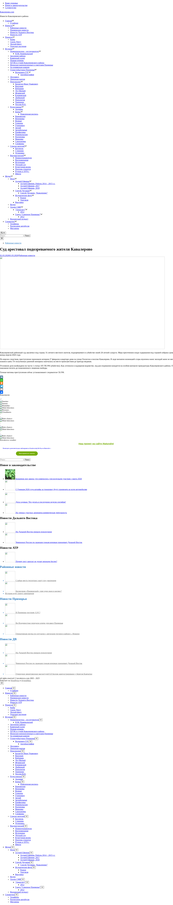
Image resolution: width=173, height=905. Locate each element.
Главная (8, 21)
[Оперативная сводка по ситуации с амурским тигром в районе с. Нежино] (10, 634)
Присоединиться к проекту (27, 453)
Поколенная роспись (29, 114)
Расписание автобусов (19, 226)
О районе (14, 23)
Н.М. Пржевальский (24, 54)
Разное (23, 198)
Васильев (19, 86)
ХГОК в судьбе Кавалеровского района (27, 63)
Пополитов (20, 100)
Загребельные (21, 130)
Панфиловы (20, 132)
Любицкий (20, 98)
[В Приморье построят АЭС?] (10, 612)
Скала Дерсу (15, 42)
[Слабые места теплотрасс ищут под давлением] (10, 580)
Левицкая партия (17, 79)
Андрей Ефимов (22, 181)
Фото (12, 179)
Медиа (8, 176)
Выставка (19, 202)
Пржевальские (21, 134)
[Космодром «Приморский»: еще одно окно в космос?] (10, 591)
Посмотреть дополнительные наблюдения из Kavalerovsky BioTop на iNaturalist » (27, 448)
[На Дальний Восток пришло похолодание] (10, 532)
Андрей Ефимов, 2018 (30, 188)
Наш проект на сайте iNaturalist (96, 443)
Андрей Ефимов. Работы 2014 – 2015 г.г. (37, 184)
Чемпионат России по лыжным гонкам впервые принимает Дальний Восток (49, 542)
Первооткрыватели (23, 158)
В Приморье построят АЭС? (28, 612)
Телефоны (14, 224)
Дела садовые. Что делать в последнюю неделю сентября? (41, 502)
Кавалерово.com (7, 12)
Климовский (20, 95)
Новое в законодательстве (16, 5)
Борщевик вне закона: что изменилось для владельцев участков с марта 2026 (49, 479)
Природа (9, 37)
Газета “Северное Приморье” (27, 214)
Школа (18, 174)
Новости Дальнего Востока (22, 32)
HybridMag (26, 680)
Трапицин (19, 102)
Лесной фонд (16, 44)
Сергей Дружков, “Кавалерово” (34, 193)
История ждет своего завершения (19, 593)
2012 (22, 212)
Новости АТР (16, 35)
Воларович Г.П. (22, 72)
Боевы (18, 112)
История (8, 49)
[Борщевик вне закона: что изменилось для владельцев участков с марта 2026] (10, 479)
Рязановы (19, 139)
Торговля (24, 200)
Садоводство (10, 8)
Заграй (18, 128)
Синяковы (19, 144)
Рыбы (12, 39)
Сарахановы (20, 141)
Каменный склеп (17, 58)
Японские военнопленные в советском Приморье (31, 65)
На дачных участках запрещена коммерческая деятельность (41, 513)
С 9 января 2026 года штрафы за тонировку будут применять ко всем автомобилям (51, 489)
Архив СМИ (15, 207)
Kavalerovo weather (8, 440)
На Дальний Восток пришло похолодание (34, 532)
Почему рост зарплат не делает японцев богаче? (36, 561)
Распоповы (20, 137)
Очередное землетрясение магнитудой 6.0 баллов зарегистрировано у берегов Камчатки (54, 674)
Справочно (10, 221)
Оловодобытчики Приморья (22, 70)
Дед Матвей (20, 91)
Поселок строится (23, 169)
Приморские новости (19, 30)
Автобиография (27, 75)
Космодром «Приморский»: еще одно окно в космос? (39, 591)
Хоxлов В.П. (20, 104)
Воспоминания (21, 160)
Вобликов (19, 88)
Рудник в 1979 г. (22, 171)
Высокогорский (17, 155)
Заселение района (17, 56)
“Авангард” (20, 210)
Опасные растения (18, 46)
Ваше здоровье (11, 3)
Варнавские (20, 116)
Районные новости (18, 28)
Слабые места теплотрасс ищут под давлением (36, 580)
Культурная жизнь (23, 167)
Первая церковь (17, 60)
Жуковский (20, 93)
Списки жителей (17, 146)
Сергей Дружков (22, 191)
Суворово (19, 151)
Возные (18, 121)
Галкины (19, 123)
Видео (13, 205)
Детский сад (20, 165)
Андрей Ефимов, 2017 (30, 186)
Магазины (14, 228)
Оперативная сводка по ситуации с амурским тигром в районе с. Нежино (48, 634)
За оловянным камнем (19, 67)
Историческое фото (23, 195)
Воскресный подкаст (19, 219)
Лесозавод (14, 77)
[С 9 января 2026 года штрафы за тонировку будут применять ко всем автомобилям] (10, 489)
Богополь (19, 148)
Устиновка (19, 153)
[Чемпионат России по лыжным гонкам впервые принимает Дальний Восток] (10, 542)
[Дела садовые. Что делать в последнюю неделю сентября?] (10, 502)
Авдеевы (19, 109)
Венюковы (19, 119)
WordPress (15, 680)
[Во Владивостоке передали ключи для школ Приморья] (10, 623)
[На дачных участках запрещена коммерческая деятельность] (10, 513)
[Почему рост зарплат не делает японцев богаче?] (10, 561)
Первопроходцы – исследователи (24, 51)
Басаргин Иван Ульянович (26, 84)
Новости (9, 26)
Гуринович (20, 125)
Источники (20, 162)
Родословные (16, 107)
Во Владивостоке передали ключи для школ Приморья (39, 623)
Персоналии (15, 82)
